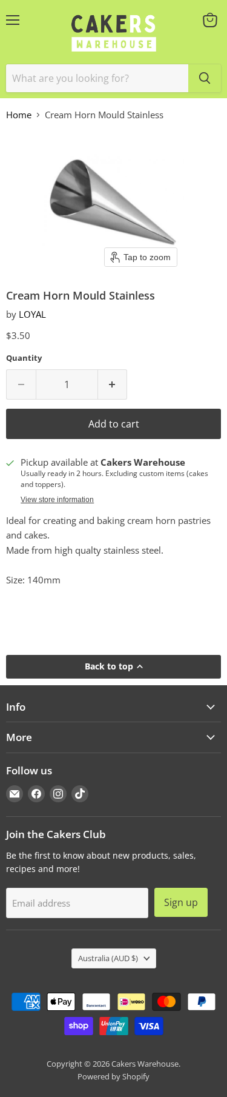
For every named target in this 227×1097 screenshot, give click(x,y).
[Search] (204, 78)
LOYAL (32, 314)
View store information (57, 499)
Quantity (24, 358)
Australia (108, 958)
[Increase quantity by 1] (113, 384)
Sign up (181, 902)
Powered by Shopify (113, 1076)
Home (18, 115)
